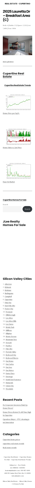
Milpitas (9, 333)
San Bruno (9, 361)
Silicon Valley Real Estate (10, 481)
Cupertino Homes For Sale (14, 200)
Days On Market (9, 182)
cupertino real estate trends (13, 443)
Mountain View (11, 339)
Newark (9, 343)
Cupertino (8, 299)
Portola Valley (11, 352)
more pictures (8, 61)
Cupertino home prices (11, 439)
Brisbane (8, 290)
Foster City (9, 309)
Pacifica (9, 346)
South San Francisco (13, 380)
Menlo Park (10, 327)
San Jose (9, 367)
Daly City (8, 303)
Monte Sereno (11, 336)
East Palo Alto (10, 306)
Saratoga (9, 376)
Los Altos (9, 318)
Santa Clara (10, 373)
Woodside (9, 389)
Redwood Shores (12, 358)
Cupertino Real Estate (13, 75)
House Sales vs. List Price (12, 147)
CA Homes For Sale (18, 484)
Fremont (9, 312)
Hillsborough (10, 315)
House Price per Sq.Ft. (11, 113)
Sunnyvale (9, 383)
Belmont (8, 287)
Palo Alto (9, 349)
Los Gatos (9, 324)
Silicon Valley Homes (25, 481)
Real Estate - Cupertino (17, 3)
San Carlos (10, 364)
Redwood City (11, 355)
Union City (10, 386)
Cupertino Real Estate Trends (17, 85)
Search (5, 204)
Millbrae (9, 330)
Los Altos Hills (11, 321)
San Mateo (10, 370)
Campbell (8, 296)
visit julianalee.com (17, 476)
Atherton (8, 284)
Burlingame (9, 293)
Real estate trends (10, 448)
